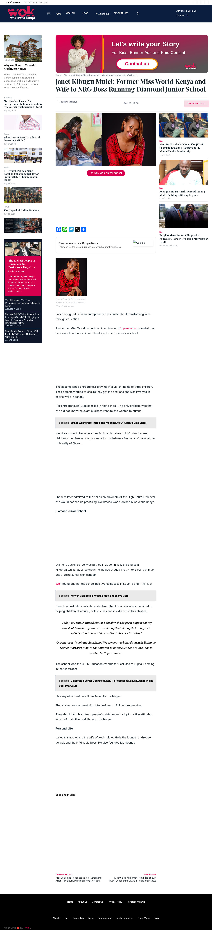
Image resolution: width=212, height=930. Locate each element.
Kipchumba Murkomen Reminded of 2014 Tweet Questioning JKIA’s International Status (132, 879)
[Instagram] (199, 2)
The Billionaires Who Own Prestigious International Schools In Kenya (22, 303)
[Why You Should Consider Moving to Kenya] (23, 48)
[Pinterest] (49, 52)
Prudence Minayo (16, 271)
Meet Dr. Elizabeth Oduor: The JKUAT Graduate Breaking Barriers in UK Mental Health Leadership (181, 148)
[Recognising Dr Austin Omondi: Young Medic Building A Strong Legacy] (183, 172)
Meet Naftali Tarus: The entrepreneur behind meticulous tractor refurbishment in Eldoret (23, 104)
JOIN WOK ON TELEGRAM (108, 173)
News (6, 167)
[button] (137, 13)
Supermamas (128, 328)
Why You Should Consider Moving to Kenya (20, 66)
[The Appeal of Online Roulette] (23, 225)
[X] (203, 2)
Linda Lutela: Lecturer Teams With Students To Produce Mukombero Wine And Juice (21, 334)
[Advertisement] (106, 202)
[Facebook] (195, 2)
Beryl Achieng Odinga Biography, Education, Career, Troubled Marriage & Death (183, 239)
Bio (65, 75)
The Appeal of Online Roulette (21, 210)
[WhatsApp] (49, 60)
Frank (27, 928)
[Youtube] (206, 2)
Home (58, 75)
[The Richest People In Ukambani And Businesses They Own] (23, 249)
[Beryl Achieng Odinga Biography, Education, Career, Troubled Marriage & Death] (183, 216)
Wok (58, 583)
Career (7, 134)
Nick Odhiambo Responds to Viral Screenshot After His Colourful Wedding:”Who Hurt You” (79, 879)
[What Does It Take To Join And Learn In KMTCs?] (23, 155)
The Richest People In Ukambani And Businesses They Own (21, 264)
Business (9, 59)
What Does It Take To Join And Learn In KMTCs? (22, 139)
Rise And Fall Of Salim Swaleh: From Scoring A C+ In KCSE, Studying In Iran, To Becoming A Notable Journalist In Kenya (22, 318)
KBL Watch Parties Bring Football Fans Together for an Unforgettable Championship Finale (21, 175)
